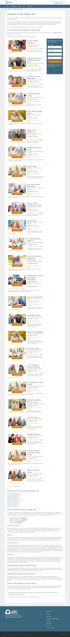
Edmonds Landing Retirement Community (34, 258)
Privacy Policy (52, 64)
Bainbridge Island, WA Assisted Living (15, 500)
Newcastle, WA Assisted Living (13, 502)
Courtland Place (33, 348)
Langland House (33, 434)
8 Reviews (41, 48)
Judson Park (32, 221)
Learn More (17, 50)
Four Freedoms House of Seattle (33, 366)
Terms (12, 617)
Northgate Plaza (33, 315)
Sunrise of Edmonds (35, 297)
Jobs (24, 6)
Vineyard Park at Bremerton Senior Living (34, 453)
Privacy (9, 617)
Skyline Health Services (32, 42)
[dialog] (4, 636)
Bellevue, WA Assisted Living (13, 496)
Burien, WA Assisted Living (12, 501)
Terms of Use (49, 625)
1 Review (40, 478)
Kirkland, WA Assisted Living (13, 498)
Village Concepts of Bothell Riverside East (34, 60)
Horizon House (32, 417)
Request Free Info (54, 61)
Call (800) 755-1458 (32, 46)
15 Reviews (41, 212)
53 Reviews (23, 288)
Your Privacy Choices (50, 627)
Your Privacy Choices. (17, 617)
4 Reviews (41, 440)
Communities (14, 6)
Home (7, 6)
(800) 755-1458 (57, 32)
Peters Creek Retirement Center (34, 204)
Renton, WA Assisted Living (12, 505)
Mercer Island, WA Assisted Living (14, 494)
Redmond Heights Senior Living (34, 401)
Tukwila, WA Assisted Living (13, 504)
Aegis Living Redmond (31, 131)
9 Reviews (41, 67)
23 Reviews (41, 139)
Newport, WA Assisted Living (13, 497)
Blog (20, 6)
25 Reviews (41, 84)
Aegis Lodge (32, 166)
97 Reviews (41, 246)
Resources (48, 621)
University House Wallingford (33, 77)
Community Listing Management (52, 618)
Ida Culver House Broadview (33, 185)
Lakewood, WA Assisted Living (13, 493)
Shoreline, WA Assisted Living (13, 506)
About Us (48, 614)
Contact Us (29, 6)
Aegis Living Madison (35, 332)
